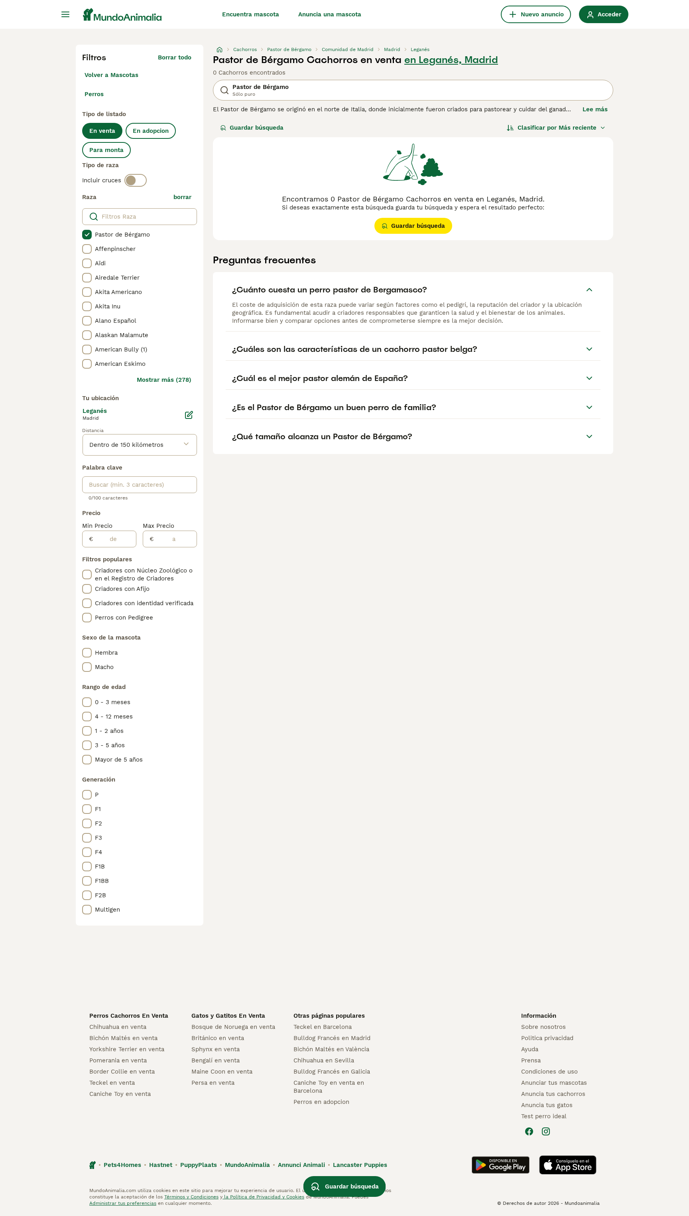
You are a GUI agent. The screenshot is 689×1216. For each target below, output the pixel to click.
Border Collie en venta (122, 1071)
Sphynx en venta (215, 1049)
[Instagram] (546, 1131)
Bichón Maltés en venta (123, 1038)
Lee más (595, 109)
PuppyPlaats (198, 1165)
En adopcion (151, 130)
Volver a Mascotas (111, 75)
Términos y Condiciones (191, 1197)
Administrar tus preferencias (122, 1203)
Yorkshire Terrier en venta (126, 1049)
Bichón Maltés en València (331, 1049)
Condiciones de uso (549, 1071)
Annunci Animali (301, 1165)
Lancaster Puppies (360, 1165)
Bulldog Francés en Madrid (331, 1038)
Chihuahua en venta (117, 1026)
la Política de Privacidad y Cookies (263, 1197)
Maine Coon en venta (221, 1071)
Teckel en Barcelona (322, 1026)
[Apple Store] (568, 1165)
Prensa (531, 1060)
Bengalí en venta (215, 1060)
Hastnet (160, 1165)
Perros (94, 94)
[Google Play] (501, 1165)
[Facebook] (529, 1131)
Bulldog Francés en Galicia (331, 1071)
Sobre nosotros (543, 1026)
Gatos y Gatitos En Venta (228, 1015)
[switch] (135, 180)
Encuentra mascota (250, 14)
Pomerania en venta (118, 1060)
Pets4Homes (122, 1165)
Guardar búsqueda (256, 127)
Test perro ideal (544, 1116)
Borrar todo (174, 57)
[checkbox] (87, 235)
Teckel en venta (112, 1082)
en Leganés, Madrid (451, 59)
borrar (182, 197)
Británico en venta (217, 1038)
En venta (102, 130)
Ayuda (529, 1049)
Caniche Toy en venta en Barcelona (328, 1086)
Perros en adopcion (321, 1101)
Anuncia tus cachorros (553, 1094)
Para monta (106, 150)
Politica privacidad (547, 1038)
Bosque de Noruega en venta (233, 1026)
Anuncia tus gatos (547, 1105)
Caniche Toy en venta (120, 1094)
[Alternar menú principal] (65, 14)
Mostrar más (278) (164, 379)
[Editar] (189, 415)
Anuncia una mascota (329, 14)
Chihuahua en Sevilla (323, 1060)
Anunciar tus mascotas (554, 1082)
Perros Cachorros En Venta (128, 1015)
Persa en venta (212, 1082)
